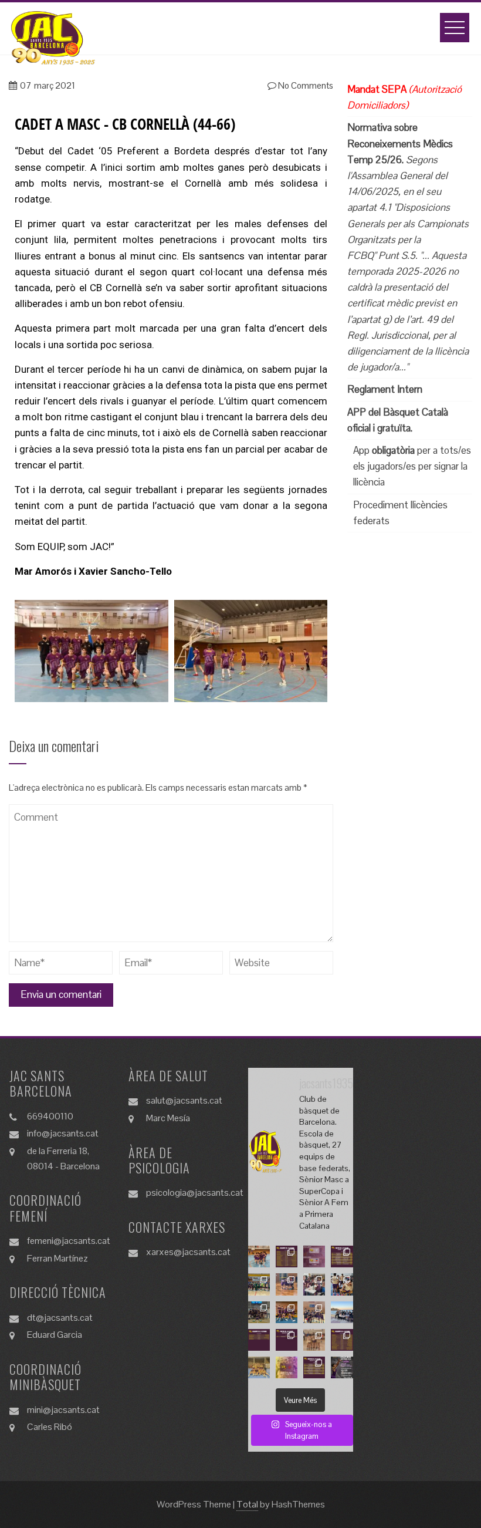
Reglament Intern (384, 389)
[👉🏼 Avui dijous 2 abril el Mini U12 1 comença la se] (314, 1284)
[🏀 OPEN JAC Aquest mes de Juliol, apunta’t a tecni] (342, 1367)
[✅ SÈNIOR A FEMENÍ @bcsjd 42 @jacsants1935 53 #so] (259, 1367)
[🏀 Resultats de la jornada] (342, 1340)
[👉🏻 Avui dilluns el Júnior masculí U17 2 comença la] (342, 1312)
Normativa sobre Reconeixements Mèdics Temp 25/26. (400, 143)
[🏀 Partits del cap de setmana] (342, 1256)
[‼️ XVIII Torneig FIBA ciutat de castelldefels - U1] (286, 1312)
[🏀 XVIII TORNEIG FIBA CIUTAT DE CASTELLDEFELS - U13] (259, 1284)
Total (247, 1504)
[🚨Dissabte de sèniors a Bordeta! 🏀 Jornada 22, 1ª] (314, 1256)
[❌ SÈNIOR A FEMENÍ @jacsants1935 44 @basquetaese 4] (259, 1256)
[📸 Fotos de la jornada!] (314, 1340)
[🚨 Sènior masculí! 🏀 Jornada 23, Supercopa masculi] (286, 1367)
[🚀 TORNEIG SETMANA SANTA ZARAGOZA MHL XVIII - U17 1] (259, 1312)
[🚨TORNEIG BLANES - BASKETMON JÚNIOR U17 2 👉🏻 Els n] (342, 1284)
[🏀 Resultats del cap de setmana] (286, 1256)
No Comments (304, 85)
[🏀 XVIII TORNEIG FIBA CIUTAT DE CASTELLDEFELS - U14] (286, 1284)
